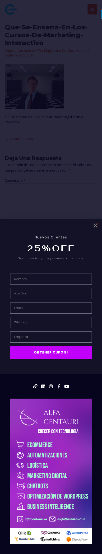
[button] (95, 225)
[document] (51, 277)
